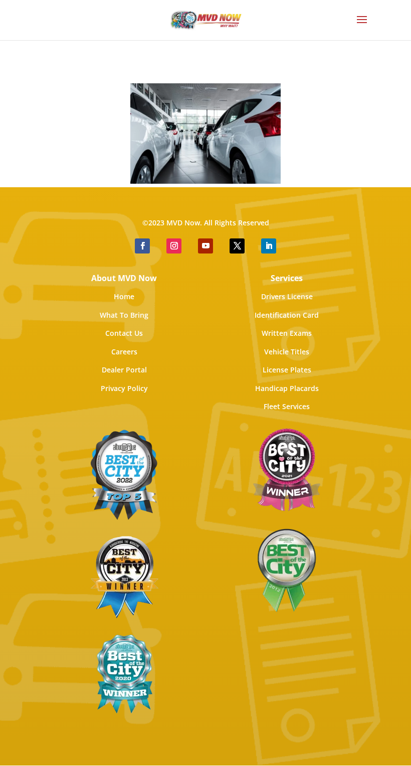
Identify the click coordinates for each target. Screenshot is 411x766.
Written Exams (287, 333)
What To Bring (124, 315)
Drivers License (287, 296)
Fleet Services (287, 406)
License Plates (287, 369)
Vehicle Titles (286, 351)
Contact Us (124, 333)
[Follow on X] (237, 245)
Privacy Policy (124, 388)
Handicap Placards (287, 388)
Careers (124, 351)
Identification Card (287, 315)
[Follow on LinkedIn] (268, 245)
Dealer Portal (124, 369)
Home (124, 296)
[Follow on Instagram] (173, 245)
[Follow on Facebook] (142, 245)
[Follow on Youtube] (205, 245)
